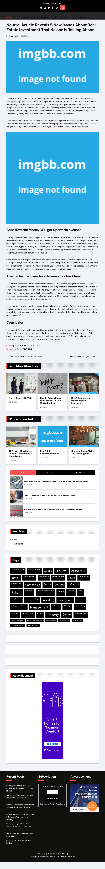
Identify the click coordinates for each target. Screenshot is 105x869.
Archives (14, 539)
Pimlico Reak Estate (57, 804)
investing (48, 600)
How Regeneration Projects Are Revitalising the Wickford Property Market (56, 481)
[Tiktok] (52, 7)
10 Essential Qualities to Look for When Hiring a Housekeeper (20, 453)
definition (73, 584)
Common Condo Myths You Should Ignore (82, 452)
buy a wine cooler (44, 576)
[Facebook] (41, 7)
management (39, 607)
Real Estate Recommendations (49, 452)
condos (59, 584)
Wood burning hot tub (18, 625)
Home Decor (71, 591)
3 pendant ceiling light (18, 569)
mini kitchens (56, 606)
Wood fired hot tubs (33, 625)
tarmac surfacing (51, 621)
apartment (62, 570)
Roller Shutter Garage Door (34, 621)
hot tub (80, 591)
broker (16, 577)
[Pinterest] (56, 7)
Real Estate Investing (30, 346)
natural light (67, 606)
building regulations (29, 576)
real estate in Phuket (81, 613)
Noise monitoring (80, 606)
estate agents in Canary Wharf (45, 591)
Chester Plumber (83, 576)
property (53, 615)
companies (32, 585)
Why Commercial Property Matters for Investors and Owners (50, 495)
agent (48, 571)
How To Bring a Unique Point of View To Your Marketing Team (51, 400)
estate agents (29, 591)
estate (17, 349)
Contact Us (41, 853)
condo (47, 584)
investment (27, 349)
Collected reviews (17, 583)
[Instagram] (45, 7)
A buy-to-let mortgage (34, 569)
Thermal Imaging (64, 621)
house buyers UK (16, 599)
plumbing (40, 613)
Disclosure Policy (54, 853)
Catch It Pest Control (58, 576)
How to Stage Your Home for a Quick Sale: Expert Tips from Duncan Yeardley (20, 817)
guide (61, 591)
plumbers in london (27, 613)
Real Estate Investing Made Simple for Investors (81, 400)
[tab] (23, 472)
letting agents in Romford (19, 606)
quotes (66, 614)
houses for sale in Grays (32, 599)
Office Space (15, 613)
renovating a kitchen (17, 621)
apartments (78, 570)
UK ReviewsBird (77, 621)
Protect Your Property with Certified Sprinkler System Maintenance (53, 509)
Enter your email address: (52, 786)
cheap (71, 577)
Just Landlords (80, 599)
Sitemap (65, 853)
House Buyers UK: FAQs (20, 398)
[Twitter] (49, 7)
